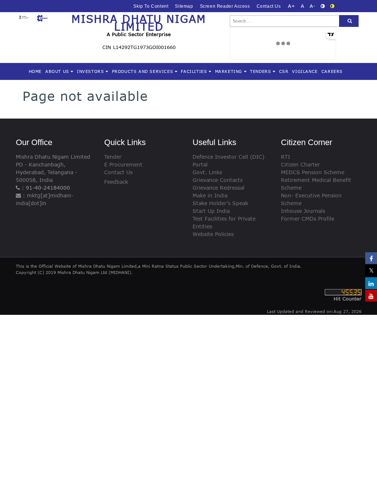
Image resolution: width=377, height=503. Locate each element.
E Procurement (123, 164)
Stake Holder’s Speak (220, 203)
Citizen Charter (300, 164)
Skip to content (150, 6)
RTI (285, 157)
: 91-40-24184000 (45, 187)
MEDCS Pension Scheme (312, 172)
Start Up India (211, 211)
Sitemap (184, 6)
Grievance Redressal (218, 187)
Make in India (210, 195)
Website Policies (213, 234)
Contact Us (269, 6)
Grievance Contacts (218, 180)
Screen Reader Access (225, 6)
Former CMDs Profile (307, 218)
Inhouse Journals (303, 211)
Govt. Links (207, 172)
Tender (112, 157)
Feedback (116, 182)
